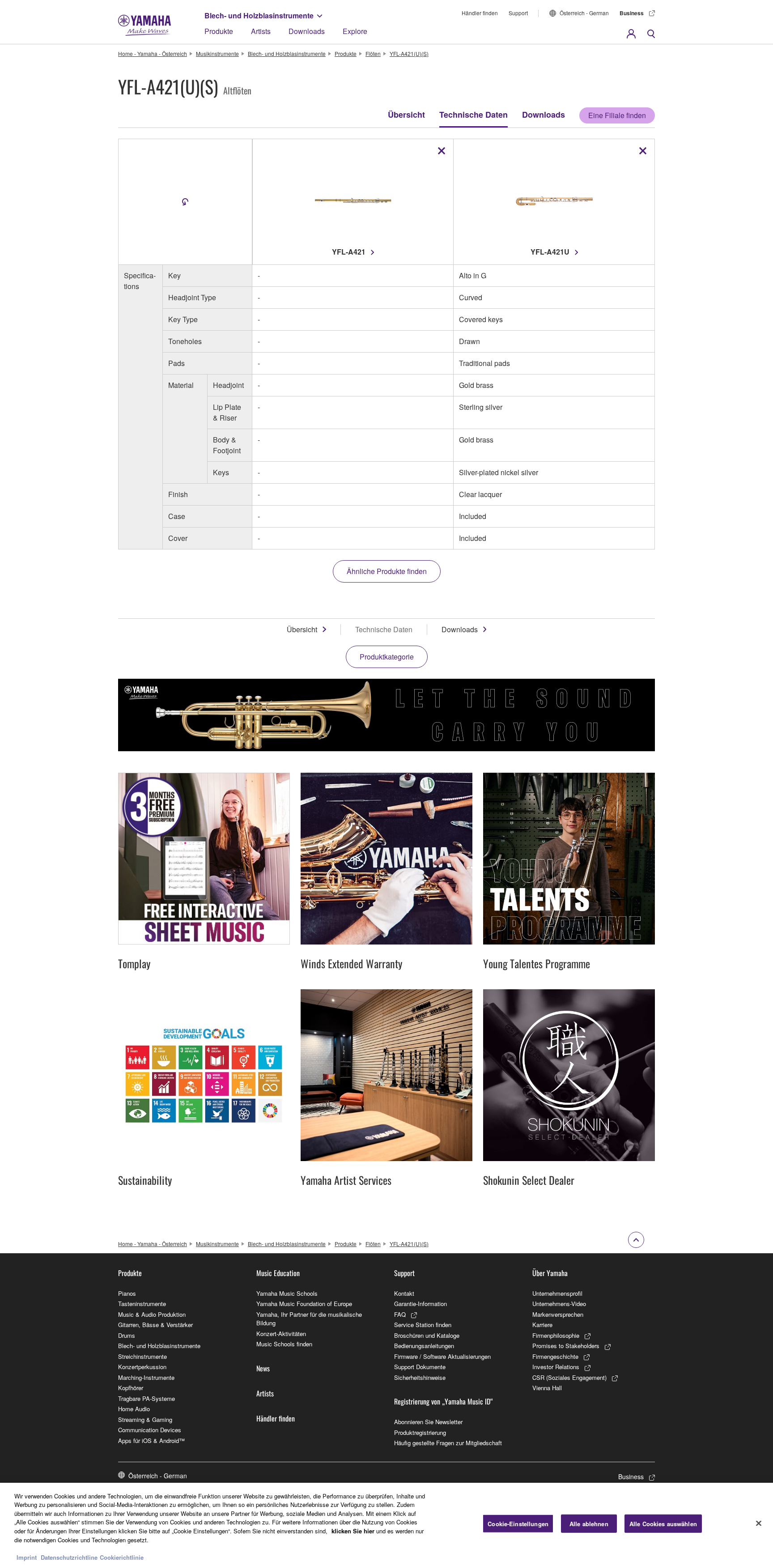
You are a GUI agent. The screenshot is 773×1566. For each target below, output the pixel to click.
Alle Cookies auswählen (663, 1523)
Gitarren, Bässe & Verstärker (155, 1324)
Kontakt (404, 1293)
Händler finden (480, 13)
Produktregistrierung (420, 1432)
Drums (126, 1335)
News (263, 1368)
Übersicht (406, 114)
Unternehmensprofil (557, 1293)
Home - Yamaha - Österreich (152, 53)
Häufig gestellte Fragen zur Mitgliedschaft (448, 1442)
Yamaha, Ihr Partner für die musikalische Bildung (309, 1319)
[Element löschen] (441, 150)
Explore (355, 31)
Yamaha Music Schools (287, 1293)
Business (632, 13)
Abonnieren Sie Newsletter (428, 1421)
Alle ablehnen (588, 1523)
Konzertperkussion (142, 1366)
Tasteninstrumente (142, 1303)
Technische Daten (473, 114)
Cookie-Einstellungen (518, 1523)
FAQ (400, 1314)
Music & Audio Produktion (152, 1314)
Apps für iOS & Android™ (151, 1440)
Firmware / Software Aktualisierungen (442, 1356)
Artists (261, 31)
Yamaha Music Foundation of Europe (304, 1303)
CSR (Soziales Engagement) (569, 1377)
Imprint (27, 1557)
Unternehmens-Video (559, 1303)
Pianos (127, 1293)
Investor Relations (555, 1366)
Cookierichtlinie (122, 1557)
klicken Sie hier (352, 1531)
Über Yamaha (550, 1273)
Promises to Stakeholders (565, 1345)
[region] (386, 1524)
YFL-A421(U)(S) (409, 53)
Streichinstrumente (142, 1356)
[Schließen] (759, 1523)
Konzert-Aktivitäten (281, 1333)
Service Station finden (422, 1324)
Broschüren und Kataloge (426, 1335)
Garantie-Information (420, 1303)
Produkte (218, 31)
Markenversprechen (557, 1314)
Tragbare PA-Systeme (146, 1398)
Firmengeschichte (555, 1356)
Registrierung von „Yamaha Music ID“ (443, 1401)
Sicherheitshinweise (420, 1377)
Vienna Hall (547, 1387)
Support (518, 13)
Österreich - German (584, 13)
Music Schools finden (284, 1344)
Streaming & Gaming (145, 1419)
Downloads (307, 31)
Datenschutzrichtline (69, 1557)
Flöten (373, 53)
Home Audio (134, 1408)
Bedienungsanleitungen (424, 1345)
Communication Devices (149, 1430)
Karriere (542, 1324)
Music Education (278, 1273)
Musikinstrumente (217, 53)
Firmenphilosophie (555, 1335)
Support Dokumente (420, 1366)
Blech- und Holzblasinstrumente (259, 15)
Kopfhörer (130, 1387)
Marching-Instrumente (146, 1377)
